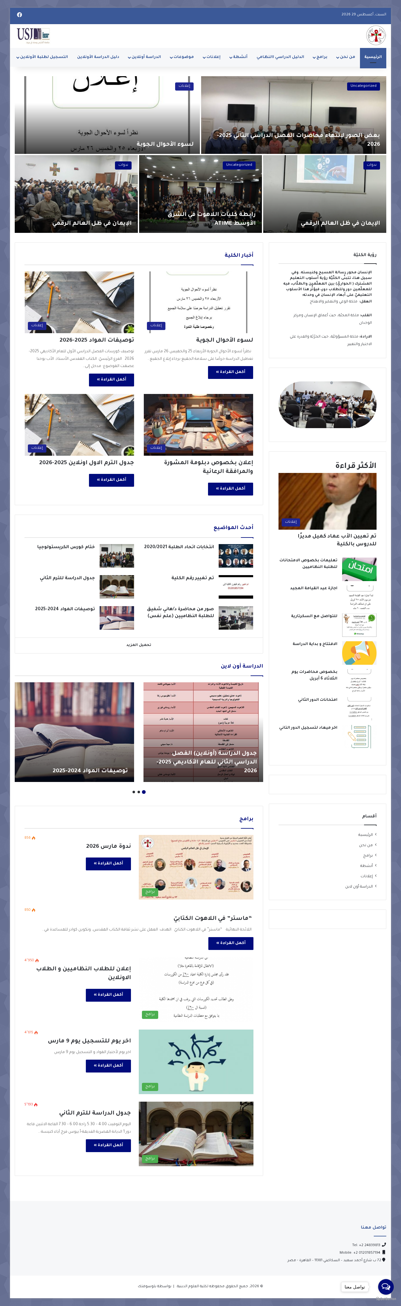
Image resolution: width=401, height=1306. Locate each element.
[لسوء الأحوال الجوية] (107, 115)
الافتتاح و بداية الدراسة (315, 644)
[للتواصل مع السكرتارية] (359, 625)
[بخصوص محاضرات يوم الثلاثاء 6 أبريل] (359, 681)
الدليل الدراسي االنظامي (280, 57)
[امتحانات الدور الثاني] (359, 709)
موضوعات (184, 57)
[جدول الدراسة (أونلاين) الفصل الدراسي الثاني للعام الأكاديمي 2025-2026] (203, 732)
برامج (321, 57)
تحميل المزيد (138, 645)
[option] (200, 154)
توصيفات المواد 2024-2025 (65, 609)
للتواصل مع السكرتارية (314, 616)
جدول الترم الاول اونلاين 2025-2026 (86, 463)
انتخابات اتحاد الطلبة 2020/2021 (179, 547)
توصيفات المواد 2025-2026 (97, 341)
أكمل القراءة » (230, 372)
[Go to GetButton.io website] (386, 1299)
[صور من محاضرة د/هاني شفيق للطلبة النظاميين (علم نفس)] (236, 618)
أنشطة (240, 57)
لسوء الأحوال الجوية (165, 145)
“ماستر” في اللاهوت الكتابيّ (213, 919)
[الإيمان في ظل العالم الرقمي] (324, 194)
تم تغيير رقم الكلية (192, 578)
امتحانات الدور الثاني (317, 700)
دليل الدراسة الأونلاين (98, 57)
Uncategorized (364, 86)
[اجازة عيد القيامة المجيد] (359, 597)
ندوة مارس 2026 (108, 847)
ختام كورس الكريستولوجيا (65, 547)
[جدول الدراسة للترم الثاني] (117, 587)
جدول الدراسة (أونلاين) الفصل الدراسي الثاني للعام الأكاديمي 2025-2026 (206, 762)
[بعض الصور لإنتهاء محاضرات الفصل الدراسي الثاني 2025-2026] (293, 115)
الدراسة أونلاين (146, 57)
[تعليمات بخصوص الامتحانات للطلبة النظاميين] (359, 569)
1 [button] (144, 792)
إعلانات (213, 57)
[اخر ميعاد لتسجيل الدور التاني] (359, 736)
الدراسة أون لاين (359, 887)
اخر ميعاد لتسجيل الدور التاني (308, 728)
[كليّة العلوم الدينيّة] (376, 35)
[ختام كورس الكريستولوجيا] (117, 556)
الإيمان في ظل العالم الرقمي (340, 224)
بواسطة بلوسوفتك (154, 1287)
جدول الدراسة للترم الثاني (67, 578)
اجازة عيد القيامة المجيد (313, 588)
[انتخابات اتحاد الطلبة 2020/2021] (236, 556)
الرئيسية (373, 57)
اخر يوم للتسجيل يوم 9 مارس (89, 1041)
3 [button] (134, 792)
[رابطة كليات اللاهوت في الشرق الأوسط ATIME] (200, 194)
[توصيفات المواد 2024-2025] (117, 618)
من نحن (347, 57)
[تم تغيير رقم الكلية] (236, 587)
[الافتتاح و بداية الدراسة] (359, 653)
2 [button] (139, 792)
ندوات (372, 165)
